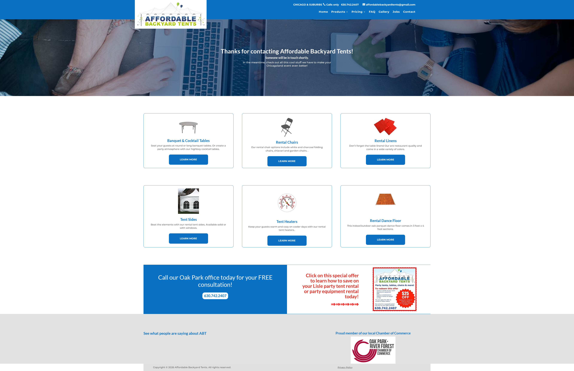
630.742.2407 (350, 4)
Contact (409, 12)
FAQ (372, 12)
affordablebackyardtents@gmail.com (390, 4)
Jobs (396, 12)
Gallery (384, 12)
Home (323, 12)
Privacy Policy (345, 367)
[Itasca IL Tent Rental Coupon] (394, 289)
